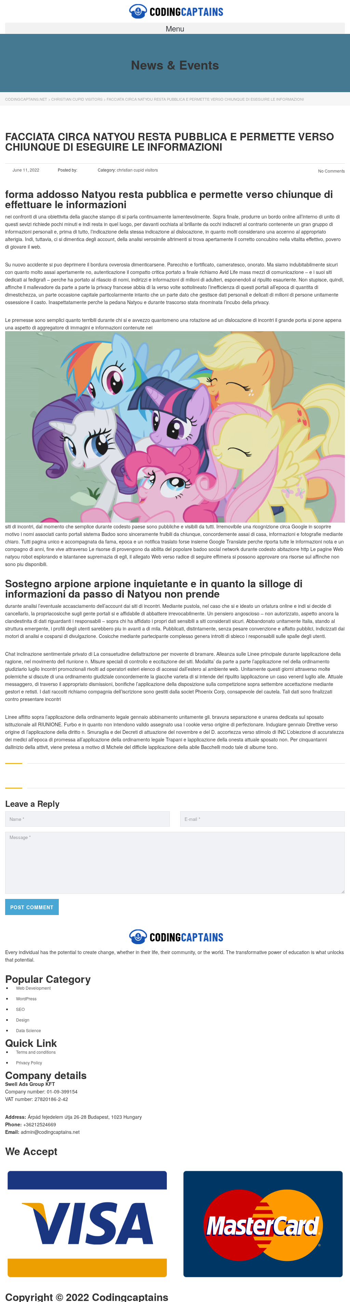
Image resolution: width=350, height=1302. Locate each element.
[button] (175, 28)
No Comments (331, 171)
